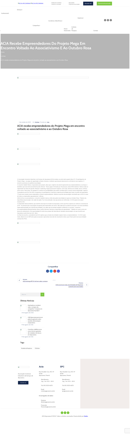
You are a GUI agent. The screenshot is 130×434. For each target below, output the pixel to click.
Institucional (4, 13)
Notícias (3, 56)
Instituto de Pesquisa (74, 28)
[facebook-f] (105, 20)
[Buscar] (42, 294)
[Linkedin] (58, 271)
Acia (48, 122)
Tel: (47, 385)
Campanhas (36, 25)
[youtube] (111, 20)
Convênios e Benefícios (55, 21)
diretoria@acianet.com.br (48, 402)
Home (2, 52)
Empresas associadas (74, 4)
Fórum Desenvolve (67, 29)
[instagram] (108, 20)
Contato (95, 30)
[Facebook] (47, 271)
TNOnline (37, 348)
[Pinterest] (54, 271)
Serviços (19, 9)
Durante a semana (56, 4)
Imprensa (80, 18)
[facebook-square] (62, 412)
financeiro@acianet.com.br (48, 407)
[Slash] (54, 280)
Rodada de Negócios (26, 348)
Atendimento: (45, 379)
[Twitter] (51, 271)
